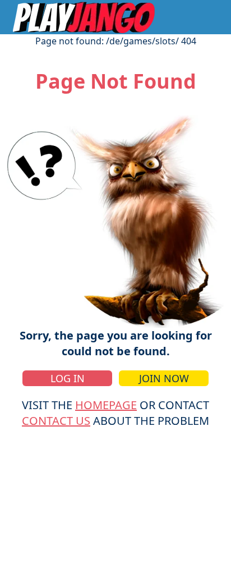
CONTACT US (56, 420)
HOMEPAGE (106, 405)
